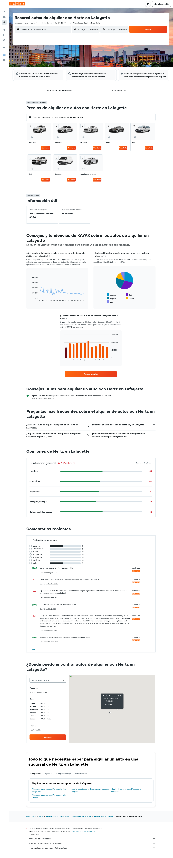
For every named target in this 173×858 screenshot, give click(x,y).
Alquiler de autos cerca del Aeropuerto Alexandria (126, 790)
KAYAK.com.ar (31, 816)
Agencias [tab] (48, 773)
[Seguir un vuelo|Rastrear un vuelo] (4, 34)
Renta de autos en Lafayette (103, 816)
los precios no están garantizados (83, 831)
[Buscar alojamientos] (4, 17)
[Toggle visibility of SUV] (129, 294)
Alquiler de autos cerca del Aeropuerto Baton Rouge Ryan (49, 790)
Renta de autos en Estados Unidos (57, 816)
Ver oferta (45, 148)
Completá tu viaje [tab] (63, 773)
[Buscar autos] (4, 22)
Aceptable (37, 554)
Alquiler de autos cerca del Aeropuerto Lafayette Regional (90, 790)
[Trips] (4, 47)
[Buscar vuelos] (4, 11)
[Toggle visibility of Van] (110, 301)
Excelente (37, 546)
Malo (35, 563)
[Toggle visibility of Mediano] (111, 294)
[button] (4, 4)
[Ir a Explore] (4, 29)
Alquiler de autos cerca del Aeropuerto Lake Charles (49, 796)
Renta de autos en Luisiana (81, 816)
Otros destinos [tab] (81, 773)
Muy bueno (38, 548)
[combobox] (26, 23)
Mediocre (37, 560)
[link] (91, 374)
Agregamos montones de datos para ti (45, 843)
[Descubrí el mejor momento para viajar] (4, 40)
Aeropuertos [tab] (35, 773)
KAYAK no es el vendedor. (40, 838)
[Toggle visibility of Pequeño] (111, 298)
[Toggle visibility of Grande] (130, 298)
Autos (41, 816)
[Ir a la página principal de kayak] (17, 3)
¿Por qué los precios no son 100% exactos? (48, 848)
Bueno (35, 551)
